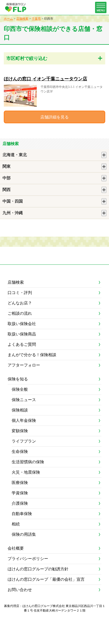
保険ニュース (24, 400)
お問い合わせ (20, 590)
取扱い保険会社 (22, 324)
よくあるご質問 (22, 344)
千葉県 (36, 18)
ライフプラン (24, 441)
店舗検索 (22, 18)
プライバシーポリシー (28, 558)
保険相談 (20, 410)
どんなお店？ (20, 303)
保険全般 (20, 389)
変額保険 (20, 431)
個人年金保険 (24, 420)
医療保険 (20, 482)
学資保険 (20, 493)
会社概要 (16, 548)
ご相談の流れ (20, 313)
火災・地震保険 (26, 472)
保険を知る (18, 379)
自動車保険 (22, 514)
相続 (16, 524)
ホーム (8, 18)
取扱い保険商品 (22, 334)
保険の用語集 (24, 534)
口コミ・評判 (20, 292)
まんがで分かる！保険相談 (32, 355)
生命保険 (20, 451)
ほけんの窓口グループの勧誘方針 (38, 569)
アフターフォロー (24, 365)
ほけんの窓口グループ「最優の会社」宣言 (46, 579)
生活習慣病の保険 (28, 462)
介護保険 (20, 503)
